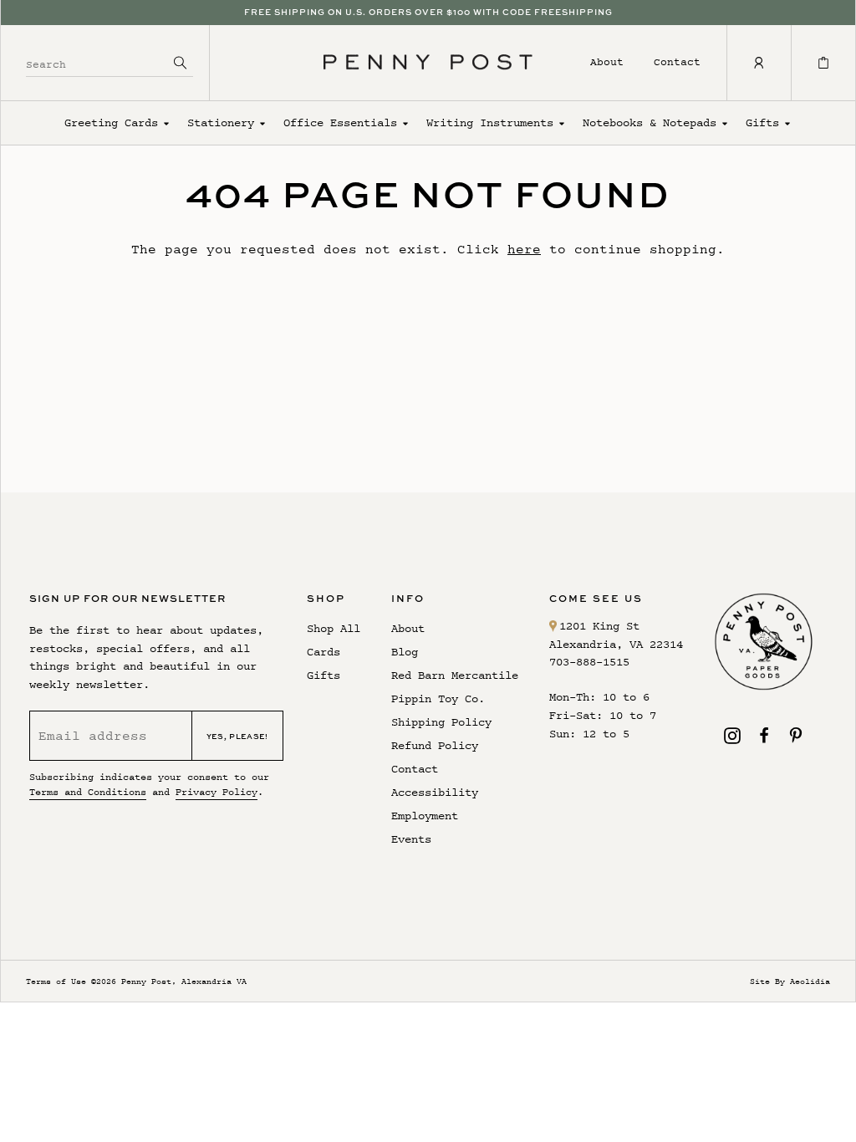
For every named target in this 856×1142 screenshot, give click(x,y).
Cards (323, 651)
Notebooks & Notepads (649, 122)
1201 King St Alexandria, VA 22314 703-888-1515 (616, 644)
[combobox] (97, 62)
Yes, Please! (237, 736)
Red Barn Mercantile (454, 675)
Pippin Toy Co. (438, 698)
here (524, 249)
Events (411, 839)
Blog (404, 651)
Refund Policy (434, 745)
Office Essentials (340, 122)
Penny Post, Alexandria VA (184, 981)
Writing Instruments (489, 122)
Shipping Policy (441, 722)
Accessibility (434, 792)
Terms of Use (56, 981)
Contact (677, 61)
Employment (424, 815)
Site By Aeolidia (790, 981)
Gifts (762, 122)
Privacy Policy (216, 792)
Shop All (333, 628)
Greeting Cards (111, 122)
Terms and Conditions (87, 792)
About (607, 61)
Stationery (220, 122)
